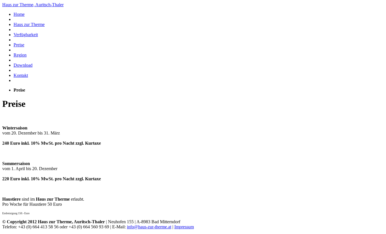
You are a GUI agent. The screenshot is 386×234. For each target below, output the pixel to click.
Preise (19, 44)
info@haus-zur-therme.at (149, 226)
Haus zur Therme (29, 24)
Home (19, 14)
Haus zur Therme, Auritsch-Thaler (33, 4)
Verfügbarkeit (26, 34)
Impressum (184, 226)
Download (23, 65)
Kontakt (21, 75)
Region (20, 55)
